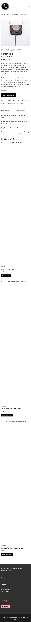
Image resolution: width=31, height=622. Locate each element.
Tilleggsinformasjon (18, 111)
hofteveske (10, 103)
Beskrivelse (5, 111)
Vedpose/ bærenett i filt (9, 269)
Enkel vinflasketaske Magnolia (11, 409)
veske (21, 103)
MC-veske (16, 103)
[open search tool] (26, 6)
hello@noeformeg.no (7, 578)
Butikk (9, 14)
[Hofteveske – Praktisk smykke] (29, 54)
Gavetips (8, 49)
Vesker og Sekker (18, 49)
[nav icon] (29, 6)
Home (3, 14)
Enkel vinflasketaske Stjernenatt (12, 548)
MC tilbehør (16, 100)
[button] (26, 22)
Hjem (2, 49)
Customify (15, 619)
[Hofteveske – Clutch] (26, 54)
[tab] (5, 111)
